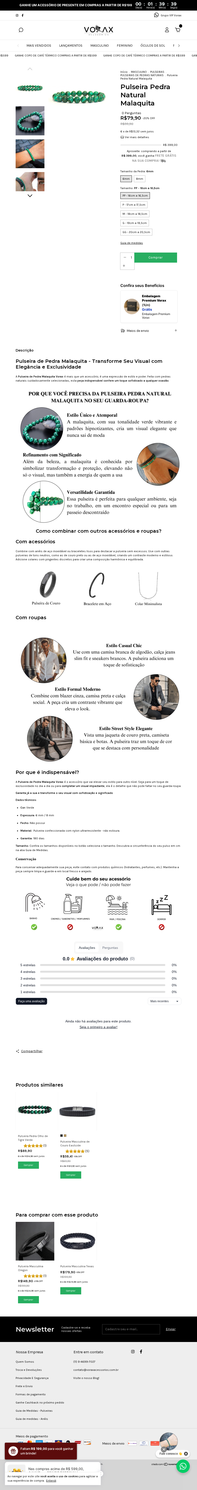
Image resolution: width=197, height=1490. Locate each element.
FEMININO (125, 45)
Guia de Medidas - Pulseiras (34, 1410)
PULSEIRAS (157, 72)
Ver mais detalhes (136, 137)
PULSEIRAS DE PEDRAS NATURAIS (142, 75)
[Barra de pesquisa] (21, 30)
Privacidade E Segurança (32, 1378)
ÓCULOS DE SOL (153, 45)
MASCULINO (99, 45)
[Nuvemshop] (166, 1465)
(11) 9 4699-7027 (84, 1361)
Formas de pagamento (31, 1394)
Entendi (51, 1480)
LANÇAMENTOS (70, 45)
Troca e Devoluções (29, 1370)
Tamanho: (140, 188)
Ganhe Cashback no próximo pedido (40, 1402)
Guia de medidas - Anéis (32, 1419)
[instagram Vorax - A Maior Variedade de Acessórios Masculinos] (17, 15)
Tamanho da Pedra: (137, 171)
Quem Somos (25, 1361)
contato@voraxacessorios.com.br (95, 1370)
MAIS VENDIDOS (38, 45)
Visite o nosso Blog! (86, 1378)
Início (124, 72)
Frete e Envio (24, 1386)
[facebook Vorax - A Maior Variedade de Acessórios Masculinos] (22, 15)
